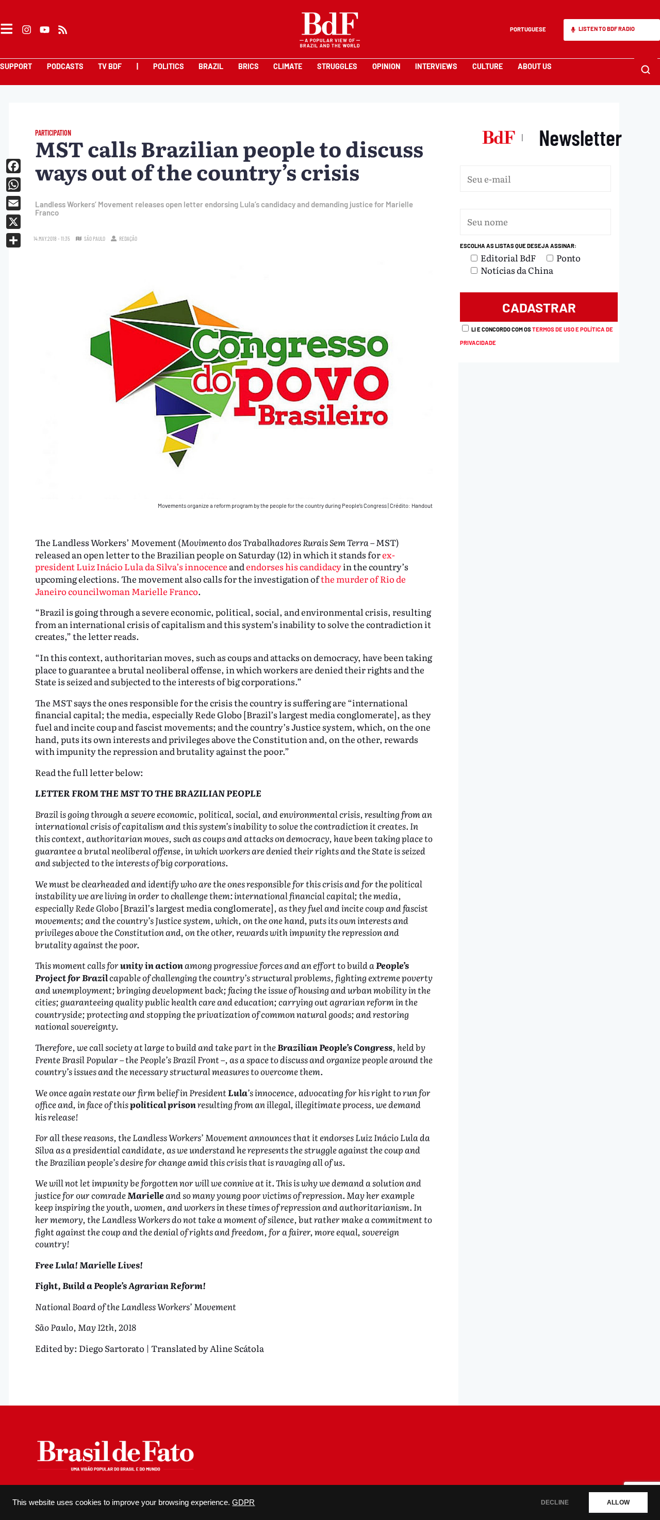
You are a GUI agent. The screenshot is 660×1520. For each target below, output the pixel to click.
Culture (487, 66)
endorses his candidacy (293, 566)
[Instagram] (26, 30)
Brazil (211, 66)
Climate (287, 66)
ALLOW (618, 1502)
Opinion (386, 66)
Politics (168, 66)
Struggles (337, 66)
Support (16, 66)
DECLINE (555, 1502)
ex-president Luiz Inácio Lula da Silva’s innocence (215, 560)
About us (535, 66)
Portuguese (528, 29)
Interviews (436, 66)
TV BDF (110, 66)
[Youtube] (45, 30)
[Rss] (63, 30)
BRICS (248, 66)
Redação (128, 238)
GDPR (243, 1502)
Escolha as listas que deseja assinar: (518, 245)
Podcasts (65, 66)
